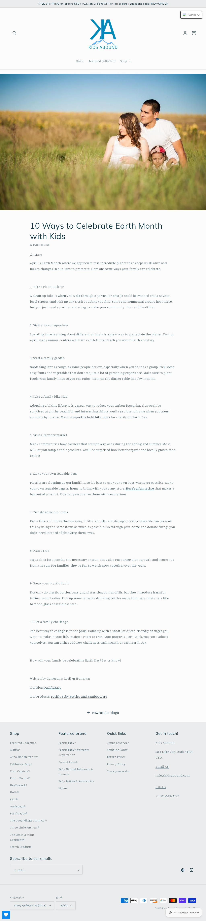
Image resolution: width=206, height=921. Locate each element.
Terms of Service (118, 742)
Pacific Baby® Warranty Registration (74, 752)
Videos (63, 788)
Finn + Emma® (20, 778)
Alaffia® (15, 749)
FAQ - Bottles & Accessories (76, 781)
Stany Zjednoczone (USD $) (30, 905)
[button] (14, 33)
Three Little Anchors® (24, 827)
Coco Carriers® (20, 771)
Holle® (14, 792)
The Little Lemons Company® (22, 837)
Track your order (118, 771)
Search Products (21, 846)
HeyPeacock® (19, 785)
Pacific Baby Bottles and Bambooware (79, 696)
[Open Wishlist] (6, 915)
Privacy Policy (116, 764)
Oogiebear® (17, 806)
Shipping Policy (117, 749)
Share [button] (38, 254)
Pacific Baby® (18, 813)
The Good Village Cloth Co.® (28, 820)
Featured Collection (23, 742)
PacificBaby (53, 687)
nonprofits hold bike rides (90, 417)
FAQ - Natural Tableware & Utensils (76, 771)
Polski (64, 905)
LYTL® (14, 799)
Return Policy (116, 756)
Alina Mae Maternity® (24, 756)
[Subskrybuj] (77, 869)
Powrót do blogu (105, 712)
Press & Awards (68, 762)
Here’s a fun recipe (140, 488)
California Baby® (21, 764)
